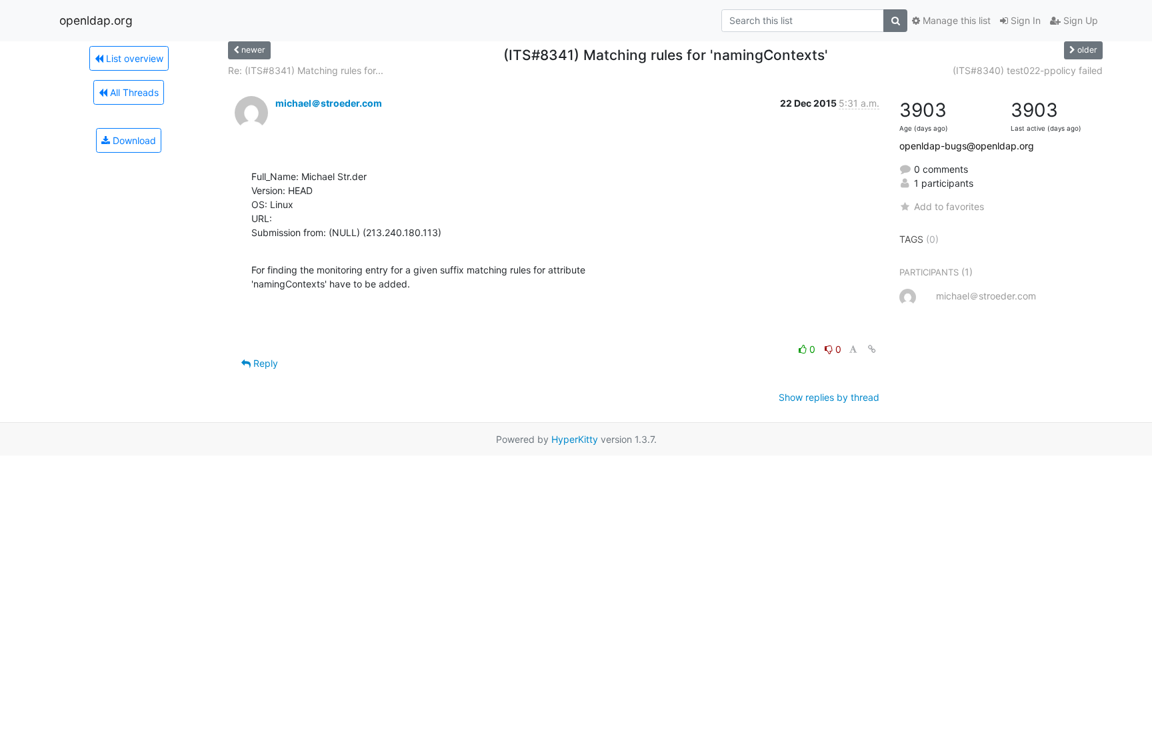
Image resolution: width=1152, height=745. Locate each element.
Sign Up (1079, 20)
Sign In (1024, 20)
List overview (133, 58)
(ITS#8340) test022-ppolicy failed (1028, 70)
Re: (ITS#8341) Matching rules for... (305, 70)
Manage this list (955, 20)
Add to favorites (949, 206)
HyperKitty (574, 439)
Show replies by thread (829, 397)
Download (133, 140)
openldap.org (96, 20)
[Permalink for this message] (872, 349)
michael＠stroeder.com (328, 103)
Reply (264, 363)
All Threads (133, 92)
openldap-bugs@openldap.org (966, 145)
